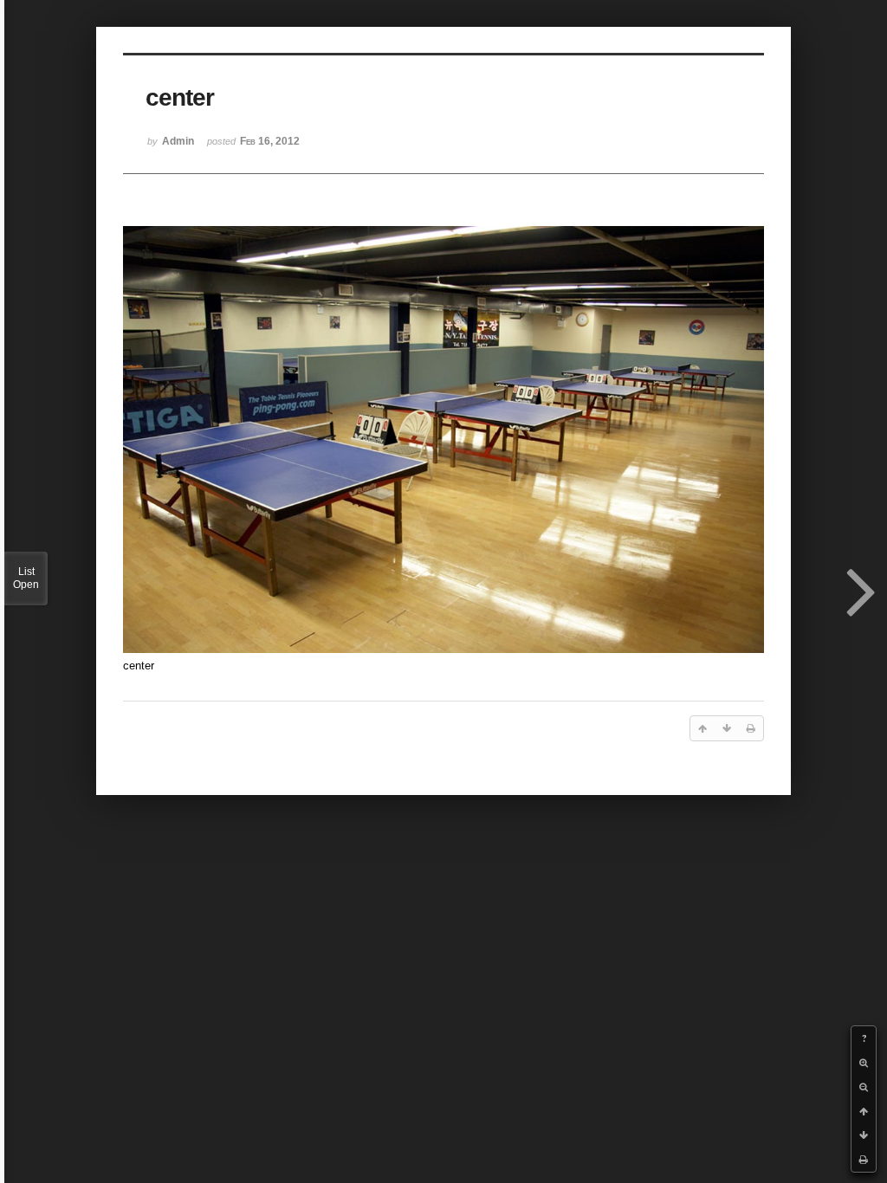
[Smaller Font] (863, 1087)
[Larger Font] (863, 1062)
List (26, 578)
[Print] (863, 1159)
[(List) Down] (863, 1135)
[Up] (863, 1111)
